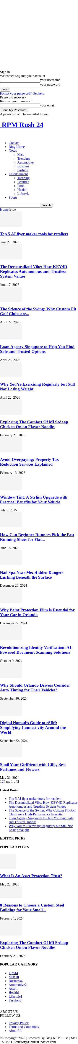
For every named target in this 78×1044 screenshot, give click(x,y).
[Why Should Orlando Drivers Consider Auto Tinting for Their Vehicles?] (11, 677)
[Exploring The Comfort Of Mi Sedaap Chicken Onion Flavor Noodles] (11, 413)
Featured (23, 182)
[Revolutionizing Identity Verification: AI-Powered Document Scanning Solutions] (11, 639)
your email (47, 105)
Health (21, 189)
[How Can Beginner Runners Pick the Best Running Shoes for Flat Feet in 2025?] (11, 526)
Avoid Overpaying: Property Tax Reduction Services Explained (29, 461)
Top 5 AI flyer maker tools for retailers (34, 234)
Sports (13, 197)
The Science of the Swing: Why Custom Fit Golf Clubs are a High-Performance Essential (42, 812)
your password (50, 84)
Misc (20, 154)
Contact (14, 143)
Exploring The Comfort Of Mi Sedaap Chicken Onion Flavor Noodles (34, 424)
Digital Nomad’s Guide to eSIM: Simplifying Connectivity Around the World (33, 727)
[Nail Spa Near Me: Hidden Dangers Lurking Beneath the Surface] (11, 564)
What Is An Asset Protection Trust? (31, 876)
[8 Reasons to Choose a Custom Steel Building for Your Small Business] (11, 896)
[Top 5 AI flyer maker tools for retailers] (11, 225)
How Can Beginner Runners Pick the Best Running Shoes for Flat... (37, 537)
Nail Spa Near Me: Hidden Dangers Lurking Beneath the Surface (31, 574)
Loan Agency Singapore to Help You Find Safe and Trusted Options (37, 349)
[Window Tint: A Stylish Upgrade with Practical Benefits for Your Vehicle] (11, 489)
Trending (23, 158)
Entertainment (18, 174)
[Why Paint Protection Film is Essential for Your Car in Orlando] (11, 601)
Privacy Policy (19, 1023)
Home (4, 209)
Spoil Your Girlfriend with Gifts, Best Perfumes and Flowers (33, 767)
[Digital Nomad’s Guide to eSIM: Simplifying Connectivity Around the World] (11, 714)
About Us (15, 1031)
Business (23, 166)
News (13, 150)
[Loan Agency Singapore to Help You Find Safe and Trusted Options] (11, 338)
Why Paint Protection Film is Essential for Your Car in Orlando (37, 612)
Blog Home (17, 147)
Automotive (25, 162)
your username (50, 80)
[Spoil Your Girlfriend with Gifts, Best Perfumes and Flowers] (11, 756)
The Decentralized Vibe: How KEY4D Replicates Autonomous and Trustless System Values (33, 271)
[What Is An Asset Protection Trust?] (8, 867)
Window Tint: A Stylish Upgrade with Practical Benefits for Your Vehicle (33, 499)
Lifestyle (23, 193)
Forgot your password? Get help (22, 93)
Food (20, 186)
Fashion (22, 170)
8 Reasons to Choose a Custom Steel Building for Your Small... (32, 907)
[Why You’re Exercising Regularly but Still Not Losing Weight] (11, 376)
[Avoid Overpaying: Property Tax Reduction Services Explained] (11, 451)
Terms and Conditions (24, 1027)
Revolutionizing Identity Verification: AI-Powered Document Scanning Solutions (36, 650)
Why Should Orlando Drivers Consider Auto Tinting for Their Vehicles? (35, 687)
